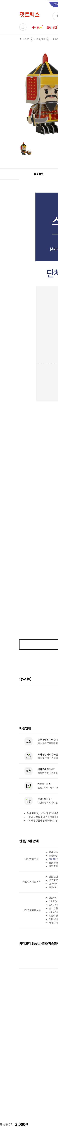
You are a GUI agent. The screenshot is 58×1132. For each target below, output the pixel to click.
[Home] (20, 39)
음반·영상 (52, 27)
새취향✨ (37, 27)
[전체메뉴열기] (22, 27)
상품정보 (38, 174)
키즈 (27, 39)
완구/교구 (40, 39)
